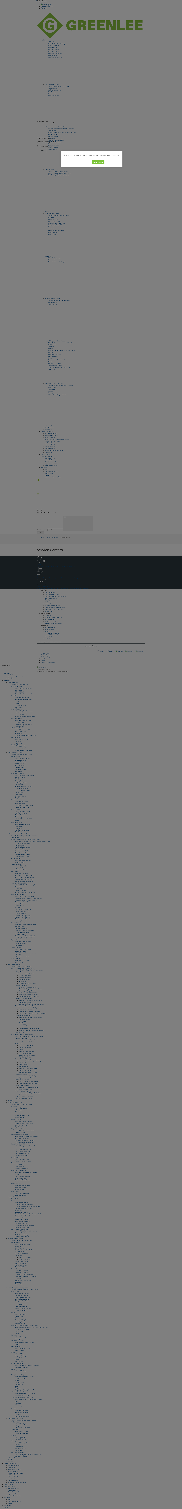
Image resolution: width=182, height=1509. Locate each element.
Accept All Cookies (98, 162)
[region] (91, 159)
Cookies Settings (84, 162)
